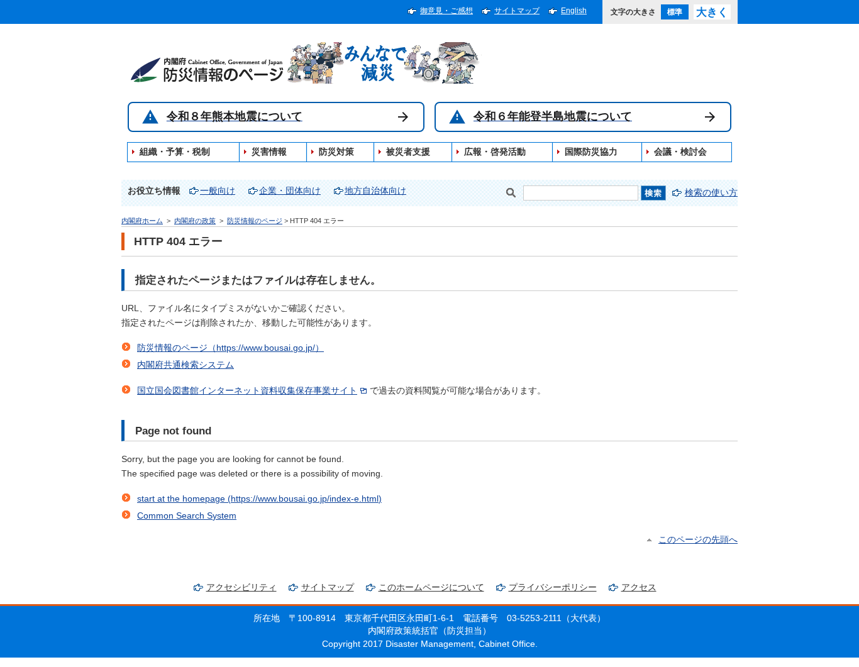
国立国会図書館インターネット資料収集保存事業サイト (247, 390)
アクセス (639, 587)
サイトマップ (517, 10)
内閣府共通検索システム (185, 365)
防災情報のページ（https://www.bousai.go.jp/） (230, 348)
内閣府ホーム (142, 220)
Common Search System (186, 516)
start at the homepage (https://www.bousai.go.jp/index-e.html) (259, 499)
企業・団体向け (290, 191)
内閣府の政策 (195, 220)
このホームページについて (431, 587)
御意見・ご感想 (446, 10)
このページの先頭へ (698, 539)
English (574, 10)
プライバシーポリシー (553, 587)
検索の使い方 (711, 192)
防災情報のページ (254, 220)
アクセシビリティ (241, 587)
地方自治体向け (375, 191)
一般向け (217, 191)
